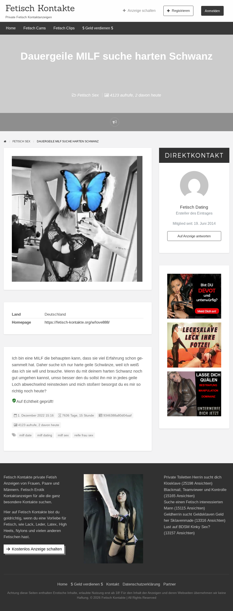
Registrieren (181, 11)
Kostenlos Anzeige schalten (37, 549)
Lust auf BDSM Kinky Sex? (187, 527)
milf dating (44, 435)
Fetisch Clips (64, 28)
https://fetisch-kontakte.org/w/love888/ (77, 322)
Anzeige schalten (142, 11)
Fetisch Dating (194, 207)
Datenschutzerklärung (141, 584)
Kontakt (112, 584)
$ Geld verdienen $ (97, 28)
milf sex (63, 435)
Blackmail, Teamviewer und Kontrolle (195, 490)
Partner (169, 584)
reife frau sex (83, 435)
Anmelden (212, 11)
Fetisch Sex (88, 95)
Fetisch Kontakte (40, 8)
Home (11, 28)
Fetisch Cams (34, 28)
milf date (25, 435)
